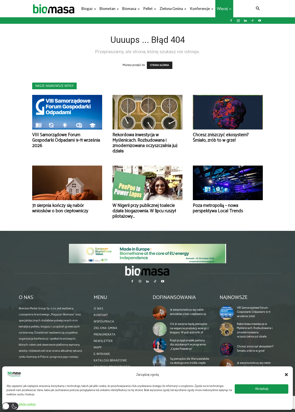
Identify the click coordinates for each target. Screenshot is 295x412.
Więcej (222, 8)
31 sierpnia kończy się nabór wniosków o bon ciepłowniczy (60, 208)
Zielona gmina (171, 8)
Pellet (148, 8)
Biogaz (87, 8)
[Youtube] (259, 20)
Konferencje (200, 8)
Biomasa (129, 8)
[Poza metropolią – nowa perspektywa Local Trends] (228, 183)
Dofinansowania (174, 297)
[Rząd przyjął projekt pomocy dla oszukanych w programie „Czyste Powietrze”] (160, 345)
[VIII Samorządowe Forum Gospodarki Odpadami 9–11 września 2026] (67, 112)
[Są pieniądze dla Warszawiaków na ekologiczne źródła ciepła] (160, 362)
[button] (286, 374)
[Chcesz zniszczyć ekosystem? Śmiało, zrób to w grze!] (228, 112)
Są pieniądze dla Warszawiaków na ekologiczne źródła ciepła (189, 361)
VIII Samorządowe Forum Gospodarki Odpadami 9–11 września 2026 (66, 140)
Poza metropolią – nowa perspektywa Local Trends (218, 208)
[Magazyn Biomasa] (147, 270)
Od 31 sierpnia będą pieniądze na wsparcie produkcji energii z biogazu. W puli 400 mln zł (189, 328)
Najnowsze (233, 297)
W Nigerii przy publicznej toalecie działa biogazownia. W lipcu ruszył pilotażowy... (144, 211)
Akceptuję (261, 388)
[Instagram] (238, 20)
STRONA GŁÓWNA (159, 65)
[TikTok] (252, 20)
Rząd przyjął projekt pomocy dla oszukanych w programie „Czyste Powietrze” (188, 344)
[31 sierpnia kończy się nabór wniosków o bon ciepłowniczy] (67, 183)
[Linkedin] (245, 20)
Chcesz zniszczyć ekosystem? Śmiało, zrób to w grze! (221, 137)
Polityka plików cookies (22, 404)
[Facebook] (231, 20)
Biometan (107, 8)
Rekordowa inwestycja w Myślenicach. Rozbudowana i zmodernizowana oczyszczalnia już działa (145, 143)
